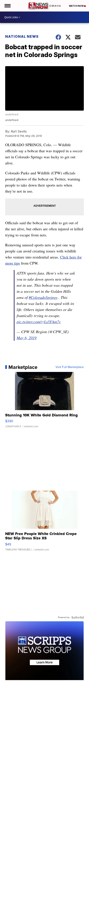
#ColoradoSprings (43, 297)
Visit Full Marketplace (70, 367)
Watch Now (76, 6)
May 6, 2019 (27, 337)
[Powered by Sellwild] (77, 617)
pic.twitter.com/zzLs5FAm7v (39, 321)
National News (22, 36)
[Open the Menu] (7, 5)
